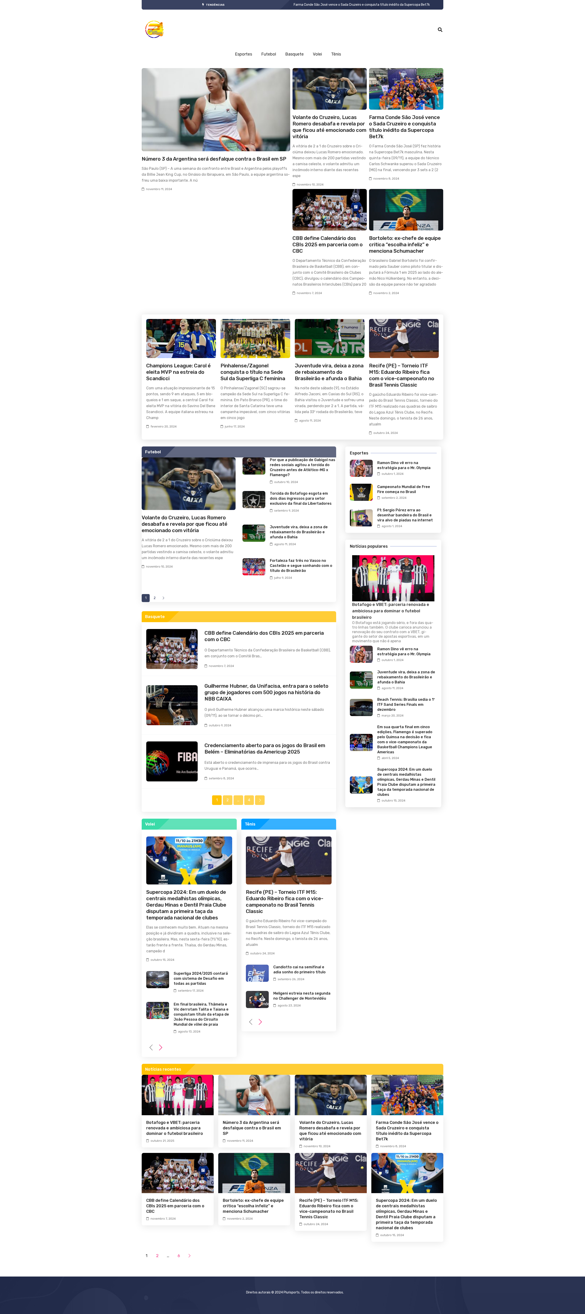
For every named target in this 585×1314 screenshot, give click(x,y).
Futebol (268, 54)
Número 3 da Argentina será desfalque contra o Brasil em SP (214, 159)
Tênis (336, 54)
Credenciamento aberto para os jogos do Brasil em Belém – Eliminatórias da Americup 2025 (265, 748)
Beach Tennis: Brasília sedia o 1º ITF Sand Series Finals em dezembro (406, 704)
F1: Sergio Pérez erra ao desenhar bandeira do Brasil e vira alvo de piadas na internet (405, 515)
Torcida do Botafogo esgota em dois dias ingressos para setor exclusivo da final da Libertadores (301, 498)
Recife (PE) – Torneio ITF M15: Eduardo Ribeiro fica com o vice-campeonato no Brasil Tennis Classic (401, 375)
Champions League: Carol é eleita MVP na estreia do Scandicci (178, 372)
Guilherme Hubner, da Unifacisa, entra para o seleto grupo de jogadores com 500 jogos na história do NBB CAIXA (266, 692)
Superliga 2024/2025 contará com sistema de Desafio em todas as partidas (201, 978)
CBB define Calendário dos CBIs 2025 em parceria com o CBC (327, 244)
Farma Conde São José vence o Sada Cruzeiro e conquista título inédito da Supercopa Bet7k (404, 127)
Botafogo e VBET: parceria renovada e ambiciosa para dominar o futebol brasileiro (354, 4)
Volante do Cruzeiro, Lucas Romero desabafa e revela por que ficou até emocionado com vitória (329, 127)
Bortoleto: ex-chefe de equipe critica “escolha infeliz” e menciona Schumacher (405, 244)
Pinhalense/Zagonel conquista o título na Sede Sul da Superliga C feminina (253, 372)
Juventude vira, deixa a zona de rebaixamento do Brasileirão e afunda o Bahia (329, 372)
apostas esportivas (400, 636)
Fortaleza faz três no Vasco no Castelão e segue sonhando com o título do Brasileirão (301, 565)
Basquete (294, 54)
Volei (317, 54)
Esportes (243, 54)
